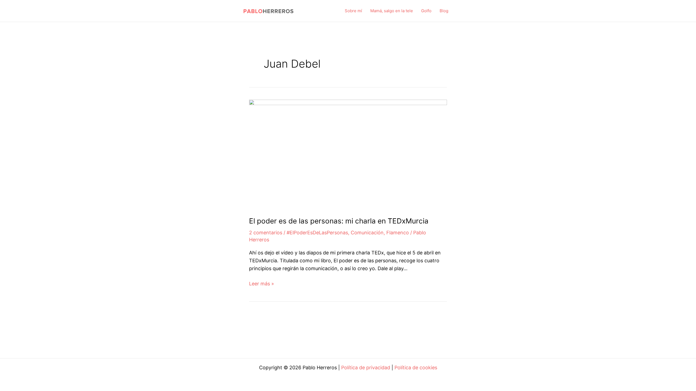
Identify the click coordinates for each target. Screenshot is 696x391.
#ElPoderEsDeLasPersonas (317, 232)
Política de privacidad (365, 367)
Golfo (426, 10)
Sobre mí (353, 10)
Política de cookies (415, 367)
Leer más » (261, 284)
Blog (444, 10)
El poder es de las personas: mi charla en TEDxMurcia (338, 221)
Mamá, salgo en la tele (391, 10)
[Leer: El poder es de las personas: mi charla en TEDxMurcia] (348, 154)
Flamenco (397, 232)
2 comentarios (265, 232)
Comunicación (367, 232)
